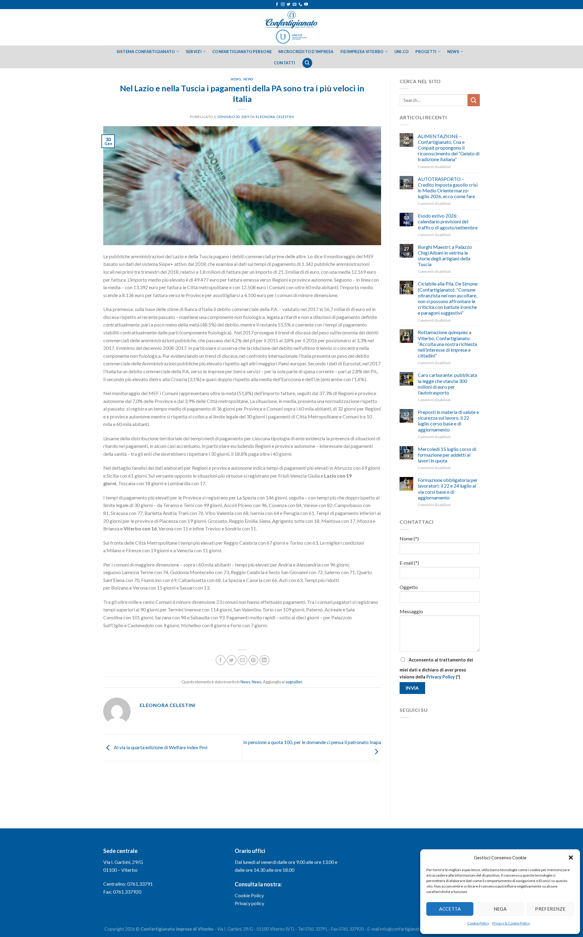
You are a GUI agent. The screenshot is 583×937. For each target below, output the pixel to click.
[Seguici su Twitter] (288, 4)
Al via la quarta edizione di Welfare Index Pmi (160, 747)
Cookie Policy (478, 923)
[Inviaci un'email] (294, 4)
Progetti (425, 51)
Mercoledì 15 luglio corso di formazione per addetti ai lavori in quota (447, 454)
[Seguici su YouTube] (306, 4)
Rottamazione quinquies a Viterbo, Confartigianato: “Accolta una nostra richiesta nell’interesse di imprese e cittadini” (447, 343)
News (453, 51)
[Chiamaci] (300, 4)
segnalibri (293, 681)
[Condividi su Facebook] (221, 660)
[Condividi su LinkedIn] (264, 660)
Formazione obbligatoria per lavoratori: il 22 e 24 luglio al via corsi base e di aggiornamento (448, 488)
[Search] (307, 63)
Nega (500, 909)
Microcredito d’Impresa (306, 51)
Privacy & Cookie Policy (511, 923)
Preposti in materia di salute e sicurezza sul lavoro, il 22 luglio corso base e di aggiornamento (448, 420)
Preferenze (550, 909)
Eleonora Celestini (275, 117)
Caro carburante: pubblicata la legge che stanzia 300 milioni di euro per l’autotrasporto (447, 383)
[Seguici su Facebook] (277, 4)
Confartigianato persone (242, 51)
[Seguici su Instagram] (283, 4)
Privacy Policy (440, 676)
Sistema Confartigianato (146, 51)
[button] (571, 857)
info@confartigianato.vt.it (405, 929)
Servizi (194, 51)
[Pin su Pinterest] (253, 660)
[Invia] (474, 100)
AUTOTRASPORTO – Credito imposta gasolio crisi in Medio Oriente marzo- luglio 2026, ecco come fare (448, 187)
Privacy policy (249, 903)
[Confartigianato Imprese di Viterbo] (291, 27)
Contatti (284, 62)
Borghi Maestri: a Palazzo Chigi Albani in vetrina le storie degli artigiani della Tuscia (445, 255)
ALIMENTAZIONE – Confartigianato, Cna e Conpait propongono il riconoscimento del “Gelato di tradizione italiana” (448, 147)
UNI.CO (401, 51)
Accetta (450, 909)
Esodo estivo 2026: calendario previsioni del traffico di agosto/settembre (448, 221)
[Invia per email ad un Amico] (242, 660)
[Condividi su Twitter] (232, 660)
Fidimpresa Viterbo (362, 51)
